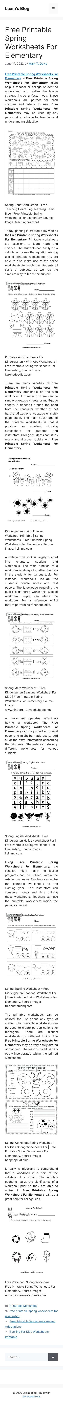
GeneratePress (31, 1396)
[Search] (53, 1357)
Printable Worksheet (23, 1305)
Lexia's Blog (17, 8)
